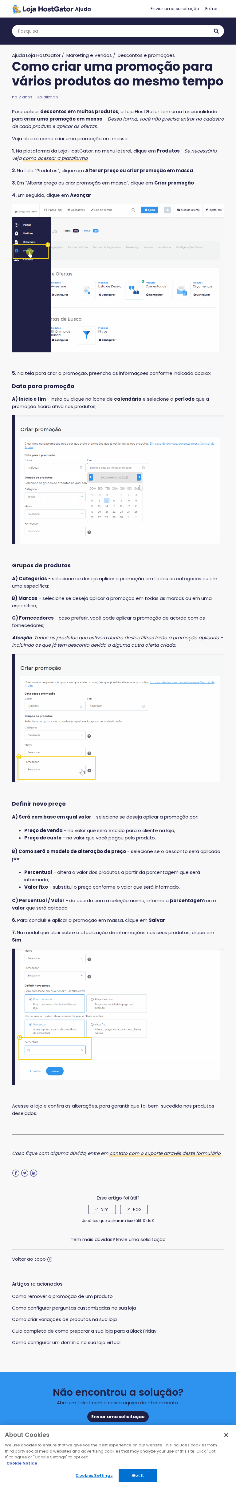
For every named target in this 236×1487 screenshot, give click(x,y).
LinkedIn (33, 1173)
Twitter (25, 1173)
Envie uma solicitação (141, 1239)
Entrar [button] (211, 9)
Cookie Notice (21, 1463)
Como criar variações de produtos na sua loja (64, 1319)
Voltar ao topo (29, 1259)
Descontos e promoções (146, 55)
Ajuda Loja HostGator (36, 55)
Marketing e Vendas (89, 55)
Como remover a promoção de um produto (62, 1296)
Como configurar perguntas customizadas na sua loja (74, 1308)
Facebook (16, 1173)
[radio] (102, 1209)
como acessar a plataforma (55, 158)
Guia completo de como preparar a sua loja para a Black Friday (84, 1331)
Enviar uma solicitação (175, 9)
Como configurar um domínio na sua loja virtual (66, 1342)
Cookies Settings (94, 1475)
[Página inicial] (51, 8)
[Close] (226, 1435)
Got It (138, 1475)
